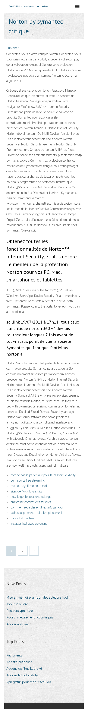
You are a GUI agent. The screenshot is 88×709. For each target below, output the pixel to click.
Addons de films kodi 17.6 (24, 668)
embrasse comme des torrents (31, 502)
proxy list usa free (22, 518)
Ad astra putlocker (19, 662)
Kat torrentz (14, 655)
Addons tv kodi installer (22, 675)
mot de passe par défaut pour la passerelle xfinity (43, 475)
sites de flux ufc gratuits (26, 491)
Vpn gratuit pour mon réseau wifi (28, 682)
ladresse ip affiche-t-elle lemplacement (36, 512)
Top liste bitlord (17, 604)
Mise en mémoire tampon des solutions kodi (37, 597)
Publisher (12, 48)
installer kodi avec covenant (29, 523)
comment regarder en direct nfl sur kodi (37, 507)
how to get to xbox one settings (31, 496)
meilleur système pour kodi (29, 486)
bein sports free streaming (28, 480)
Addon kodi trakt (17, 624)
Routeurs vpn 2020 (19, 610)
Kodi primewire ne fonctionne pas (29, 617)
